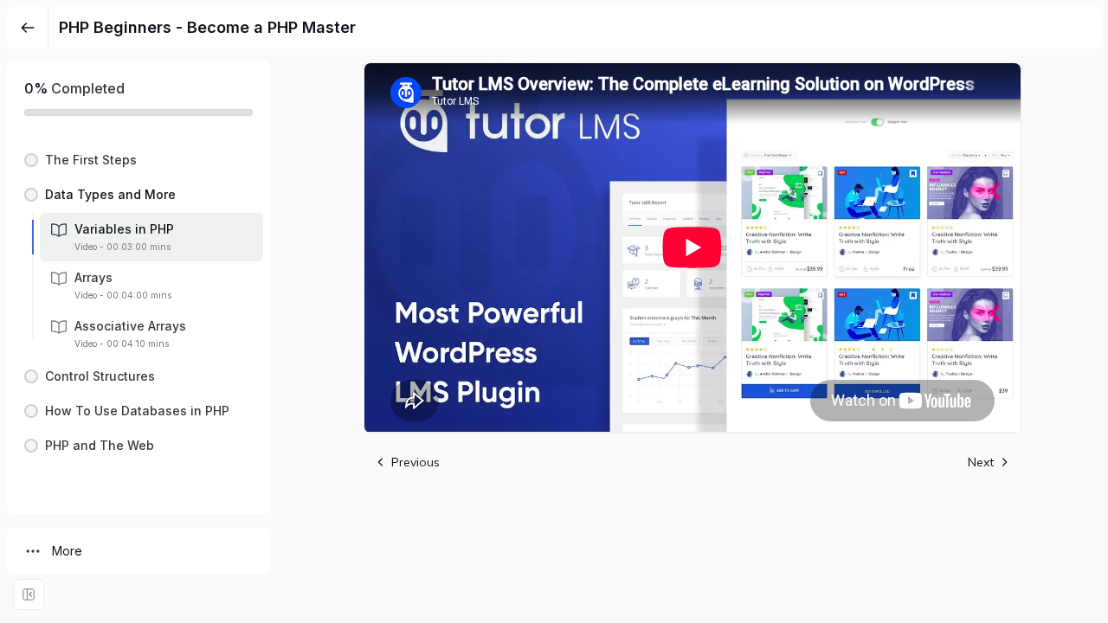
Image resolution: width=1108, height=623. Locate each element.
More (67, 550)
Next (981, 462)
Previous (415, 462)
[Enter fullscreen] (28, 594)
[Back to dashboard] (27, 27)
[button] (138, 160)
